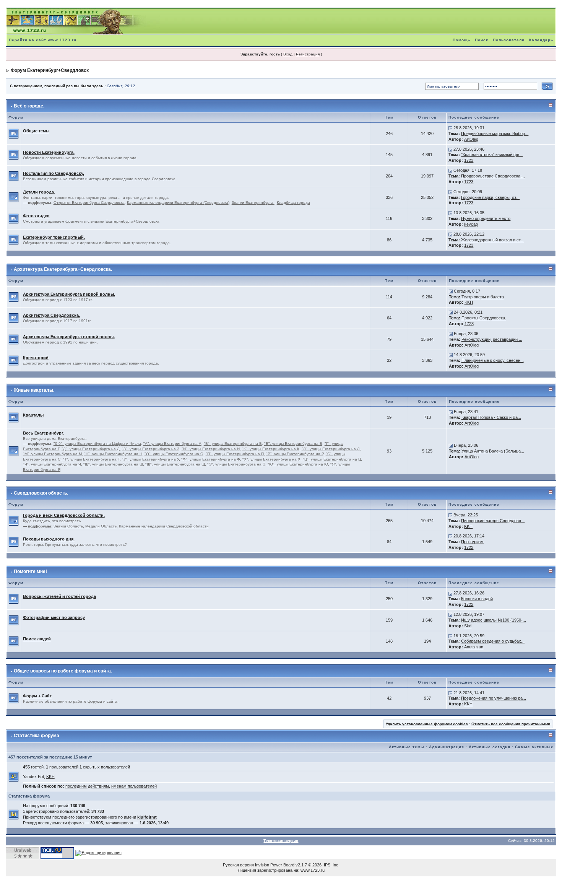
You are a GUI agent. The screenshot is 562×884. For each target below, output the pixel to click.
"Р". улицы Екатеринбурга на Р (294, 454)
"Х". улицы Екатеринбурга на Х (271, 459)
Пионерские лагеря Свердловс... (493, 520)
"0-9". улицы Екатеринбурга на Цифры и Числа (97, 443)
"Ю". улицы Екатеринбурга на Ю (298, 464)
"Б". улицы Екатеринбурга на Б (233, 443)
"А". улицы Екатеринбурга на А (172, 443)
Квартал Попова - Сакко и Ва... (491, 417)
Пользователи (509, 40)
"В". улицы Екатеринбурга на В (293, 443)
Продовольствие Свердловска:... (493, 176)
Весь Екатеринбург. (43, 433)
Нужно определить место (485, 218)
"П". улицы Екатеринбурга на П (235, 454)
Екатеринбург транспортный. (54, 237)
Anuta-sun (473, 647)
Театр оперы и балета (482, 297)
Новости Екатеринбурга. (49, 152)
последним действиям (87, 786)
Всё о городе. (29, 106)
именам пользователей (134, 786)
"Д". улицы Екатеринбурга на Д (91, 449)
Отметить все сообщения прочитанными (510, 724)
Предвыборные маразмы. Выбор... (494, 133)
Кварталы (33, 415)
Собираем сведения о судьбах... (493, 641)
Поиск (481, 40)
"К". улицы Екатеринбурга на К (270, 449)
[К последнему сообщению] (450, 127)
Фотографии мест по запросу (54, 617)
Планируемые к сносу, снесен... (492, 360)
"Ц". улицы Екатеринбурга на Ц (332, 459)
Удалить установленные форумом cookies (427, 724)
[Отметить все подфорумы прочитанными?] (13, 197)
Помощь (461, 40)
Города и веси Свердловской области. (64, 515)
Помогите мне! (30, 571)
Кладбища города (293, 202)
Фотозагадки (36, 215)
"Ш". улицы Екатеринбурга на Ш (113, 464)
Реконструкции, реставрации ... (491, 339)
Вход (287, 54)
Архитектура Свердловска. (51, 315)
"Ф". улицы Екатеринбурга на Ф (210, 459)
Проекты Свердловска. (483, 318)
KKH (469, 302)
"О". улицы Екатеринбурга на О (174, 454)
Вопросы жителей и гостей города (59, 596)
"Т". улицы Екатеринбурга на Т (91, 459)
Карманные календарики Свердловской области (164, 526)
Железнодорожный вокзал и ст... (492, 240)
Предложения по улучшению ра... (493, 698)
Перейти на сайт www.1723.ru (42, 40)
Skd (467, 626)
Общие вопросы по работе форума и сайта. (63, 671)
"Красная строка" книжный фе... (492, 154)
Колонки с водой (477, 598)
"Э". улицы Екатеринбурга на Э (236, 464)
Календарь (541, 40)
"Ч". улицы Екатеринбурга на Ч (52, 464)
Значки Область (68, 526)
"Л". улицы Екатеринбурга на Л (331, 449)
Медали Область (101, 526)
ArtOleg (471, 139)
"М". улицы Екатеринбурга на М (52, 454)
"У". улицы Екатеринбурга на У (150, 459)
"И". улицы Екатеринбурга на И (211, 449)
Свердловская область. (41, 493)
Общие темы (36, 131)
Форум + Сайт (37, 696)
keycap (471, 224)
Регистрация (308, 54)
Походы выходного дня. (49, 539)
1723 (468, 160)
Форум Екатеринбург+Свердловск (50, 70)
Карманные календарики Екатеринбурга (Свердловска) (178, 202)
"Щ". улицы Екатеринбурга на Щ (175, 464)
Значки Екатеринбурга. (253, 202)
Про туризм (472, 541)
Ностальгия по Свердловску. (53, 173)
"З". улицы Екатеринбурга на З (150, 449)
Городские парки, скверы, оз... (490, 197)
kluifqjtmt (147, 817)
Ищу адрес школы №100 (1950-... (493, 620)
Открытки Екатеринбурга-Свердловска (89, 202)
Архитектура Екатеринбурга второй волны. (69, 336)
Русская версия (238, 865)
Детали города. (39, 192)
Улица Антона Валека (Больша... (492, 451)
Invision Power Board (274, 865)
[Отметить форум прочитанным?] (13, 133)
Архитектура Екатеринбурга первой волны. (69, 294)
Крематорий (36, 357)
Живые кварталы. (34, 390)
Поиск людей (37, 639)
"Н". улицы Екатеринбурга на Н (113, 454)
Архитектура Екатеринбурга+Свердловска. (63, 269)
